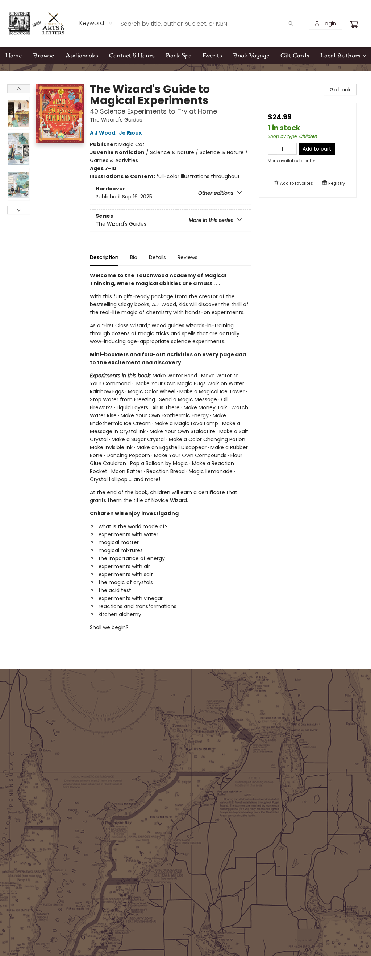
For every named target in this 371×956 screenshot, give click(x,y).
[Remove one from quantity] (272, 149)
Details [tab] (157, 257)
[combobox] (96, 23)
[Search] (291, 23)
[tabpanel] (170, 462)
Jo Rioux (130, 132)
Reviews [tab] (187, 257)
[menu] (185, 55)
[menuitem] (14, 55)
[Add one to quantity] (291, 149)
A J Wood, (104, 132)
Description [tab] (104, 257)
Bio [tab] (133, 257)
